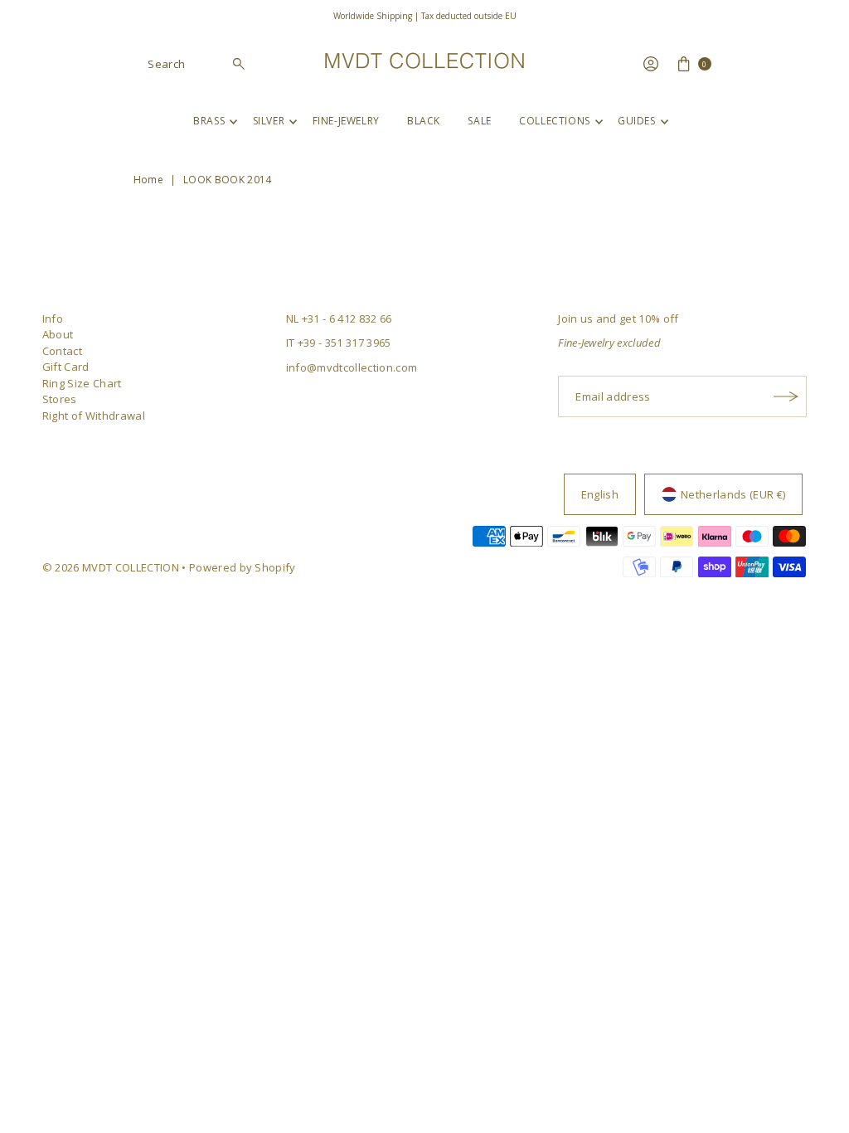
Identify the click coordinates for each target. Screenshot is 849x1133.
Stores (59, 398)
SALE (479, 121)
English (600, 494)
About (58, 334)
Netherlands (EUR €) (733, 494)
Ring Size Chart (82, 383)
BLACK (423, 121)
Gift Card (66, 366)
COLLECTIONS (554, 121)
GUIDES (637, 121)
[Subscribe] (786, 396)
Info (52, 318)
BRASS (209, 121)
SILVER (269, 121)
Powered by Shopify (242, 567)
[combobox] (196, 64)
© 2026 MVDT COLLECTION (110, 567)
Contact (62, 350)
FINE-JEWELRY (346, 121)
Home (148, 180)
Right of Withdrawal (93, 415)
